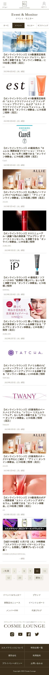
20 (20, 577)
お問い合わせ (37, 663)
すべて (6, 25)
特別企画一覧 (37, 648)
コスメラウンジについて (12, 648)
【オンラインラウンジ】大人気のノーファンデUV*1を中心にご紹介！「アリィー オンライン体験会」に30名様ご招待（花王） (24, 195)
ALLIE (5, 202)
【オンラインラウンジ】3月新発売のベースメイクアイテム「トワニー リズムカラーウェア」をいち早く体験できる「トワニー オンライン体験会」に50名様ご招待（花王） (24, 415)
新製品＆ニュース (12, 603)
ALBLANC (7, 246)
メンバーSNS (12, 610)
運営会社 (12, 656)
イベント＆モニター (12, 595)
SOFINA (6, 290)
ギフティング (43, 25)
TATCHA (6, 378)
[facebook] (29, 634)
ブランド (37, 595)
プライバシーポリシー (12, 663)
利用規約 (37, 656)
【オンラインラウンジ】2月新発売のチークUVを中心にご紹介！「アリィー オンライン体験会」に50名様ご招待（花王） (24, 459)
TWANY (6, 425)
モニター (30, 25)
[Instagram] (12, 634)
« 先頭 (6, 571)
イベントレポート (37, 603)
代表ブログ (37, 610)
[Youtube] (20, 634)
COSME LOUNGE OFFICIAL (14, 554)
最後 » (39, 577)
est (4, 67)
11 (44, 571)
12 (8, 577)
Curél (5, 161)
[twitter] (37, 634)
